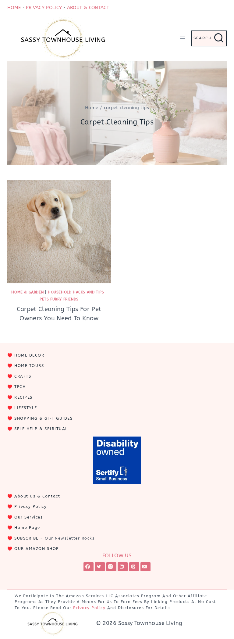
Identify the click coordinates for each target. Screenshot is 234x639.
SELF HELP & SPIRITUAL (41, 428)
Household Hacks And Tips (76, 292)
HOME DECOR (29, 355)
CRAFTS (22, 376)
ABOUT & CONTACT (88, 7)
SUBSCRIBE (26, 538)
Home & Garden (27, 292)
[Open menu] (182, 38)
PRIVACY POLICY (44, 7)
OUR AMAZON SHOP (36, 548)
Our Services (28, 517)
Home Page (27, 527)
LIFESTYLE (25, 407)
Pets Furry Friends (59, 299)
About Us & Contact (37, 496)
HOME (14, 7)
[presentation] (59, 231)
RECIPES (23, 397)
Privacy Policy (30, 506)
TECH (20, 386)
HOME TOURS (29, 365)
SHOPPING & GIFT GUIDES (43, 418)
